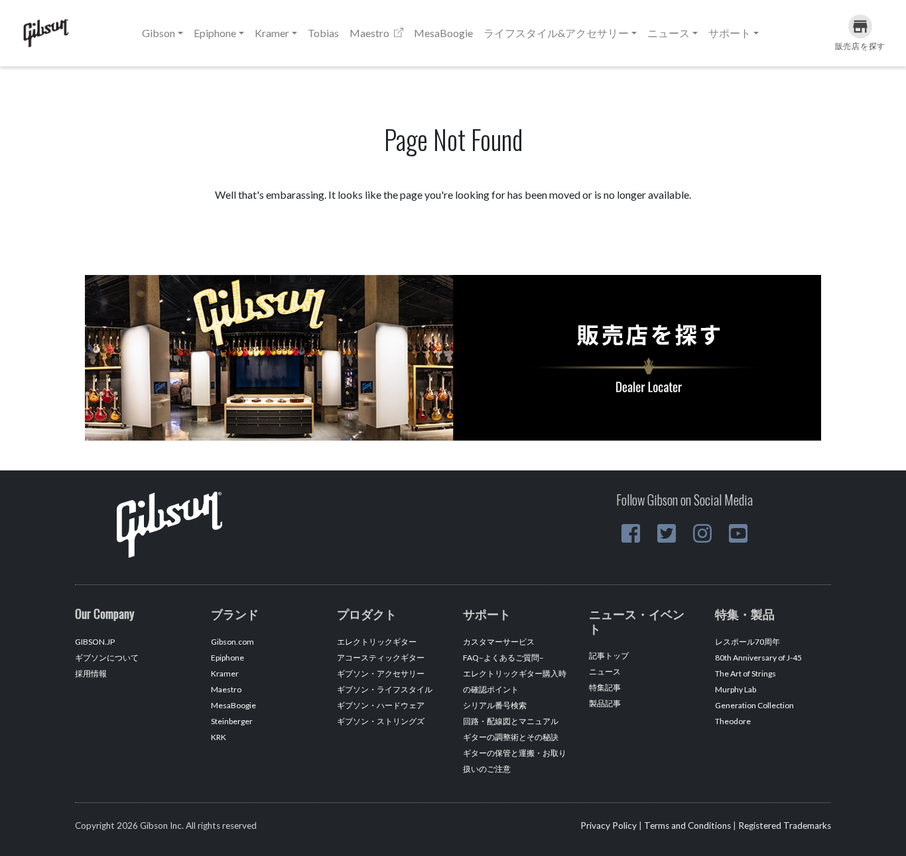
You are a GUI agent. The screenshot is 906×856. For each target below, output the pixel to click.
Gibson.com (232, 642)
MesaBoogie (443, 33)
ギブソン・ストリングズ (380, 721)
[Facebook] (631, 533)
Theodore (733, 721)
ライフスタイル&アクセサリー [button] (556, 33)
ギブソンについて (107, 658)
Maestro (370, 33)
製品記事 (605, 703)
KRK (218, 737)
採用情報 (91, 673)
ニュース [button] (668, 33)
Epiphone (227, 658)
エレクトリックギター (377, 642)
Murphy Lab (735, 689)
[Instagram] (702, 533)
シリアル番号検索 (495, 705)
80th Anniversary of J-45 (758, 658)
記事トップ (609, 656)
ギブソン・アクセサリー (380, 673)
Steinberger (232, 721)
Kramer (225, 673)
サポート (729, 33)
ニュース (605, 671)
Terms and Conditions (687, 825)
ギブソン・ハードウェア (380, 705)
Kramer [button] (272, 33)
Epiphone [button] (215, 33)
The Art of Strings (745, 673)
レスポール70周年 (747, 642)
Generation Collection (754, 705)
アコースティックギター (380, 658)
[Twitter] (666, 533)
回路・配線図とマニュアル (510, 721)
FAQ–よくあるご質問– (503, 658)
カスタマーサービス (499, 642)
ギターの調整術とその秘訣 (510, 737)
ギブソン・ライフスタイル (384, 689)
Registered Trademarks (784, 825)
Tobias (323, 33)
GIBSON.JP (95, 642)
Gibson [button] (158, 33)
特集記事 (605, 687)
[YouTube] (738, 533)
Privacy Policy (608, 825)
